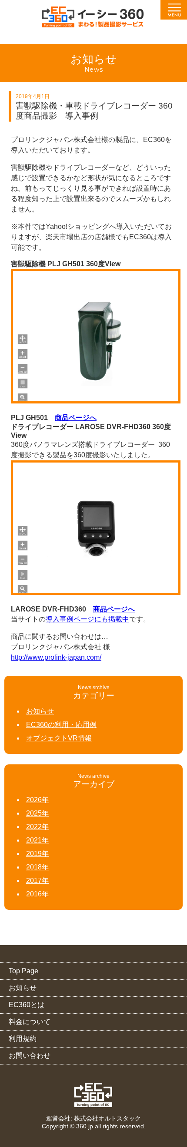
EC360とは (26, 1004)
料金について (29, 1021)
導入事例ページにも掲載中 (87, 619)
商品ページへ (76, 417)
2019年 (37, 853)
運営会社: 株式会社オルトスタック (93, 1118)
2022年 (37, 826)
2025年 (37, 813)
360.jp (84, 1126)
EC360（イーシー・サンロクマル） (93, 20)
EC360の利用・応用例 (61, 724)
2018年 (37, 867)
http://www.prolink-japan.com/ (56, 657)
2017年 (37, 880)
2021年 (37, 840)
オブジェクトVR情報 (59, 738)
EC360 (93, 1095)
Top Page (23, 971)
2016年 (37, 894)
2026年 (37, 799)
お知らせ (40, 711)
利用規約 (23, 1038)
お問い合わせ (29, 1055)
